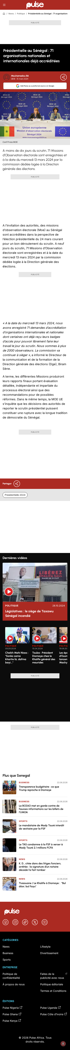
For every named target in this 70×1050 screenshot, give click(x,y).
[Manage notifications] (63, 1043)
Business (24, 782)
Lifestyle (45, 946)
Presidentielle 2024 (15, 494)
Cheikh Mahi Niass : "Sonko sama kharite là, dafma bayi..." (16, 657)
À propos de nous (14, 984)
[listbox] (36, 648)
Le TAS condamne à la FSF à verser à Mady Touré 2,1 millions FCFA (41, 846)
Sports (23, 821)
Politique (21, 13)
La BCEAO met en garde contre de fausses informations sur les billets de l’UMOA (41, 809)
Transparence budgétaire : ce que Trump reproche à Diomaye (39, 788)
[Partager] (63, 77)
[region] (35, 648)
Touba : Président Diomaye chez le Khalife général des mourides (43, 657)
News (11, 13)
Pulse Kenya (10, 1020)
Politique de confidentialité (11, 975)
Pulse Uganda (48, 1007)
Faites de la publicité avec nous (52, 975)
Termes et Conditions (53, 990)
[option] (17, 649)
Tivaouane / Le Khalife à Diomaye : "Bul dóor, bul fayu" (42, 885)
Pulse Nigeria (11, 1007)
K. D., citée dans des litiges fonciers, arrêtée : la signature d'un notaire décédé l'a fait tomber (40, 866)
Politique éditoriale (51, 984)
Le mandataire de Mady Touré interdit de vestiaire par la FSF (41, 827)
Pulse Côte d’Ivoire (51, 1014)
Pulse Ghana (10, 1014)
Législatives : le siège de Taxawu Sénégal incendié (29, 613)
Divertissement (49, 953)
